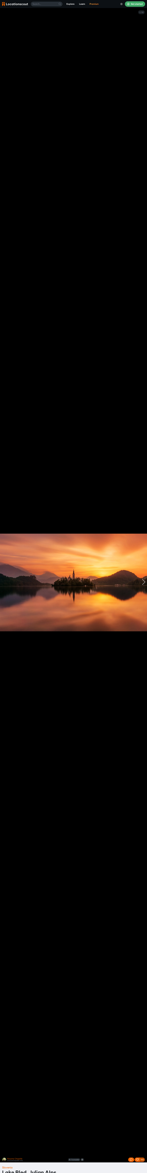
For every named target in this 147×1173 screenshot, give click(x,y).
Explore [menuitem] (70, 4)
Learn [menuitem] (82, 4)
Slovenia (7, 1167)
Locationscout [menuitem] (15, 4)
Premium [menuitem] (94, 4)
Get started (136, 4)
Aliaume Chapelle (14, 1159)
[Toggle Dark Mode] (121, 4)
